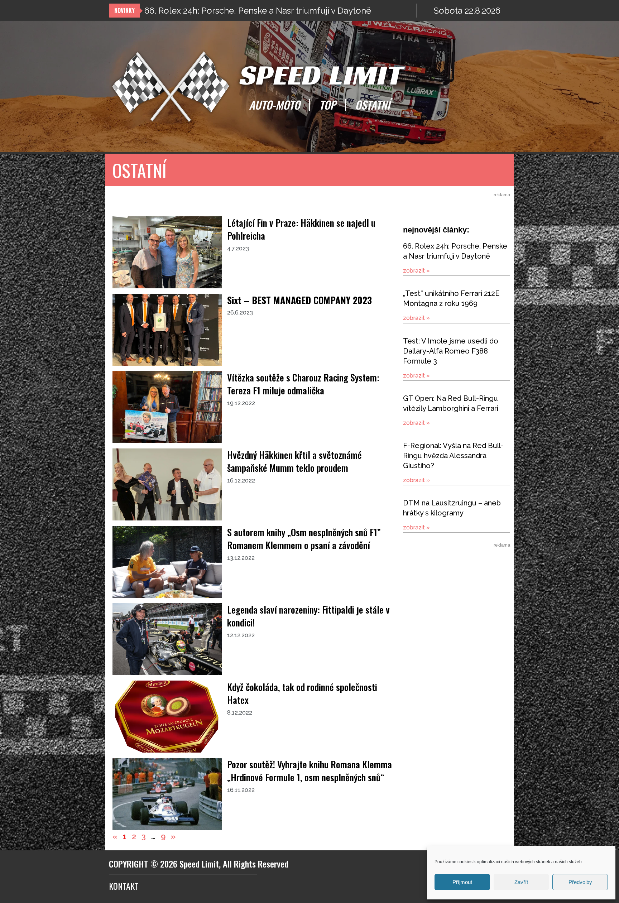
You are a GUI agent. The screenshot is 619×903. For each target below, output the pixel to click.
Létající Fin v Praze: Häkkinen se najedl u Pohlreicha (301, 229)
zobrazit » (416, 270)
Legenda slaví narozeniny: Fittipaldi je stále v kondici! (308, 615)
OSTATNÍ (372, 104)
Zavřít (521, 882)
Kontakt (124, 885)
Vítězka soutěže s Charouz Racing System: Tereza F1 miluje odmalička (303, 383)
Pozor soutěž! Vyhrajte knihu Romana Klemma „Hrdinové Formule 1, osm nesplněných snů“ (309, 770)
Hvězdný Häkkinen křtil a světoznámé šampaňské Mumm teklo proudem (294, 461)
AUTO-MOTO (274, 104)
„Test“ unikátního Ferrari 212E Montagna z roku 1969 (246, 10)
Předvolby (580, 882)
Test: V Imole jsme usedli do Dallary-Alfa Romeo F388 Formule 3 (450, 351)
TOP (327, 104)
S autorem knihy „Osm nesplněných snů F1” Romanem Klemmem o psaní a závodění (304, 538)
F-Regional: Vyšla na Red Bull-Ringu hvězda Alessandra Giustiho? (453, 455)
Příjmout (462, 882)
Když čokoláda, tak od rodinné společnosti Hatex (302, 693)
